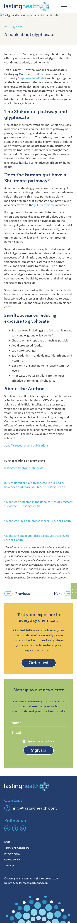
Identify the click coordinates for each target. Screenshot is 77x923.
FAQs (7, 842)
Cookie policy (12, 859)
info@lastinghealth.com (35, 808)
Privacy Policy (12, 853)
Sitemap (9, 865)
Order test (39, 662)
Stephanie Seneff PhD (32, 78)
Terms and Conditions (16, 848)
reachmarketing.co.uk (35, 883)
